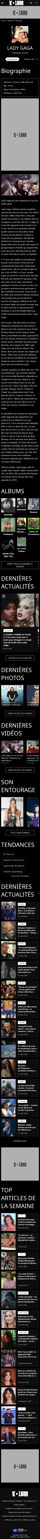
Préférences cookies (29, 1520)
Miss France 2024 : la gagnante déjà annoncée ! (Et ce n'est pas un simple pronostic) (27, 1357)
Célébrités (10, 21)
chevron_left (2, 59)
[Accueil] (16, 3)
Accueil (3, 21)
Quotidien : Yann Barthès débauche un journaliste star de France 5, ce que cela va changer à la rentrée (27, 1438)
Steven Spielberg (12, 871)
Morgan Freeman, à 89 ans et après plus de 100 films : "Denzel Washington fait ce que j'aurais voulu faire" (27, 934)
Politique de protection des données (19, 1512)
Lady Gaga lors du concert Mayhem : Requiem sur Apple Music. (12, 758)
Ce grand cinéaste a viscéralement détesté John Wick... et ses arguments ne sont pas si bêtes (27, 1341)
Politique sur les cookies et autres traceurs (19, 1509)
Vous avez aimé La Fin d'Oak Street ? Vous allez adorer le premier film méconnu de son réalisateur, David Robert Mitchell (27, 974)
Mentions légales (19, 1505)
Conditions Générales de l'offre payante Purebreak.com (19, 1516)
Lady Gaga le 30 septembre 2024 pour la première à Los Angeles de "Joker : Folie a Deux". (12, 703)
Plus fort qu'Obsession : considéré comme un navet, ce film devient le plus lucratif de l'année (27, 1072)
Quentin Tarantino (13, 860)
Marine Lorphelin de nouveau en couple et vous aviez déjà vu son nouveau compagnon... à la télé (28, 1376)
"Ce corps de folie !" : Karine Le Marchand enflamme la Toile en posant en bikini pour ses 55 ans (27, 1279)
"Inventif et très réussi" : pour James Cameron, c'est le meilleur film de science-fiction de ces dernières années (27, 1032)
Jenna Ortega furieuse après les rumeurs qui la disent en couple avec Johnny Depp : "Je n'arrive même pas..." (28, 1395)
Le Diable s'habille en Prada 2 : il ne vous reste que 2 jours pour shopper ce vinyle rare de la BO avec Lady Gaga (17, 640)
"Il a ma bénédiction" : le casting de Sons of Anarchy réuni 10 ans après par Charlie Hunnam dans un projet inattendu (27, 953)
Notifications (9, 1520)
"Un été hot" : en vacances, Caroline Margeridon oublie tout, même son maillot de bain (26, 1240)
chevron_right (37, 59)
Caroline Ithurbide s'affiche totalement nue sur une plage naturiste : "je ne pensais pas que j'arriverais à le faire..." (27, 1227)
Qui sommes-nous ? (30, 1501)
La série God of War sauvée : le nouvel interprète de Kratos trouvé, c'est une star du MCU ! (27, 1090)
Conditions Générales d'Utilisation (12, 1501)
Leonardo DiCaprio (13, 865)
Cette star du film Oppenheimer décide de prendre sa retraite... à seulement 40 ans (27, 1321)
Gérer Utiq (17, 1520)
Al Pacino (8, 854)
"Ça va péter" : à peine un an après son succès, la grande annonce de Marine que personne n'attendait (28, 1111)
